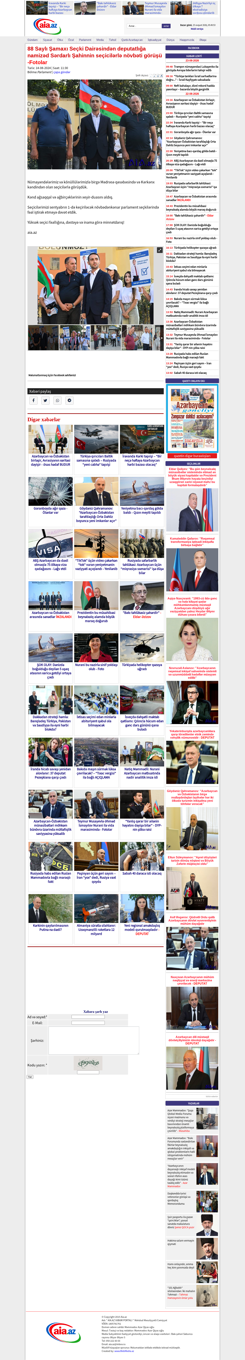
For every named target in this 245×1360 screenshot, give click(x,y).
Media (100, 39)
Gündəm (32, 39)
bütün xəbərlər (212, 1096)
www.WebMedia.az (124, 1351)
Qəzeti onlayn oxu (193, 381)
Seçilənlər (193, 463)
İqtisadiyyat (154, 39)
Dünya (170, 39)
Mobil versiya (197, 28)
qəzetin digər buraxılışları (192, 456)
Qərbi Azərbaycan (132, 39)
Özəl (71, 39)
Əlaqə (202, 39)
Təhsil (112, 39)
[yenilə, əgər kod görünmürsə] (88, 1069)
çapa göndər (61, 72)
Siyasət (47, 39)
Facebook (193, 48)
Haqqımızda (187, 39)
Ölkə (60, 39)
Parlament (85, 39)
